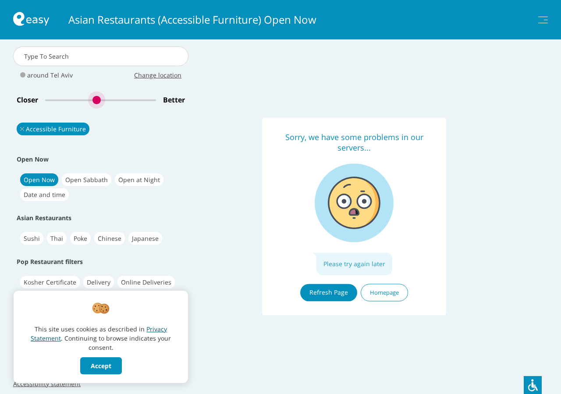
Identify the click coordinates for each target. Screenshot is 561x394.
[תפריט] (543, 20)
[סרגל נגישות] (533, 385)
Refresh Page (328, 292)
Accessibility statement (47, 384)
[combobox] (100, 56)
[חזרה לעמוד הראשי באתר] (31, 20)
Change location (157, 75)
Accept (101, 366)
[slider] (100, 100)
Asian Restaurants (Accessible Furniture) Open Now (192, 20)
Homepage (384, 292)
